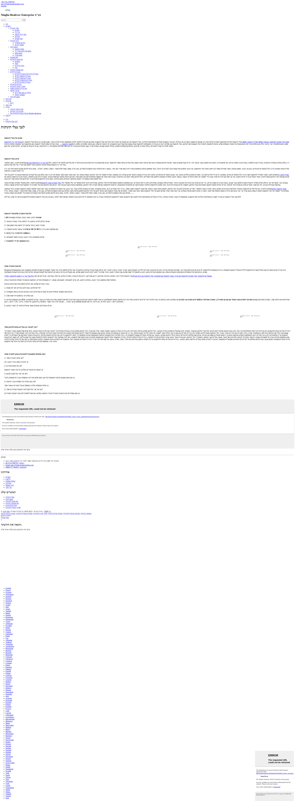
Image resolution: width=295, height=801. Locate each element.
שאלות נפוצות (10, 481)
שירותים (8, 99)
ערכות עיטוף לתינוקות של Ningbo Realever (25, 113)
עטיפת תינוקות (86, 513)
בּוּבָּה (16, 64)
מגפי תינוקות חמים (279, 189)
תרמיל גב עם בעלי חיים (23, 93)
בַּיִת (7, 24)
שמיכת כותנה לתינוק (8, 513)
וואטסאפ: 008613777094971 (16, 467)
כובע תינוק (14, 47)
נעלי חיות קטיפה (20, 34)
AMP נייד (47, 511)
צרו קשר (9, 105)
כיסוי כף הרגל (19, 66)
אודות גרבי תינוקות (16, 111)
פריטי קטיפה (14, 91)
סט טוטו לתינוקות (16, 59)
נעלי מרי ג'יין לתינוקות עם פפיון (36, 163)
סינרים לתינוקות (15, 84)
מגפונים (17, 61)
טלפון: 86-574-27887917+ (15, 463)
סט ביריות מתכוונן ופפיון (18, 88)
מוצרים (8, 26)
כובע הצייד (18, 55)
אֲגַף (16, 68)
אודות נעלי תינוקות (16, 109)
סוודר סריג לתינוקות (40, 513)
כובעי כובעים (19, 49)
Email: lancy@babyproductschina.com (20, 465)
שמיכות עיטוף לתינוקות (71, 513)
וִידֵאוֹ (12, 103)
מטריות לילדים (15, 72)
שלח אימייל (5, 518)
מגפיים (17, 30)
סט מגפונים (14, 57)
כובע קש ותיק (15, 97)
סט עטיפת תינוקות (16, 70)
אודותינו (8, 101)
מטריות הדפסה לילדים (22, 76)
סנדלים (17, 37)
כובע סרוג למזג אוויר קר (23, 51)
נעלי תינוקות (14, 28)
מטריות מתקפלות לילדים (23, 80)
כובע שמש (18, 53)
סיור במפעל (10, 485)
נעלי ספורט (19, 39)
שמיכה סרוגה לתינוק (55, 513)
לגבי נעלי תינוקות (11, 121)
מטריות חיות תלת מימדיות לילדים (26, 74)
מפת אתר (6, 511)
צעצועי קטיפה (20, 95)
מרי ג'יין (17, 32)
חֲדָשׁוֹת (8, 115)
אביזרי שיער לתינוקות (17, 86)
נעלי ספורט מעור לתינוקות (51, 183)
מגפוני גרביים (19, 45)
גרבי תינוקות (14, 41)
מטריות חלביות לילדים (22, 82)
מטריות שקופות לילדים (23, 78)
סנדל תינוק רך (283, 175)
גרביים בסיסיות (20, 43)
